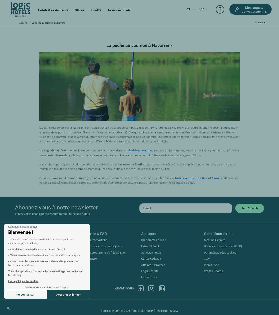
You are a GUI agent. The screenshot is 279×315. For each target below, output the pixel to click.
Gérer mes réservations (92, 240)
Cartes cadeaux (151, 258)
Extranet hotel (150, 246)
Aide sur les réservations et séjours (100, 246)
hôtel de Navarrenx (140, 150)
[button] (8, 308)
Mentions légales (214, 240)
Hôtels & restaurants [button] (53, 10)
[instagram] (151, 288)
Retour (261, 22)
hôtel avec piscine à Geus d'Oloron (198, 178)
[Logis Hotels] (20, 9)
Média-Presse (149, 277)
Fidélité (96, 10)
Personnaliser (25, 294)
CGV (207, 258)
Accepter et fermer (68, 294)
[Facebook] (140, 288)
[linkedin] (162, 288)
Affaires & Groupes (153, 265)
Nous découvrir (119, 10)
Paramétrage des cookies (220, 252)
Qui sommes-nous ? (153, 240)
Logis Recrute (149, 271)
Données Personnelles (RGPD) (223, 246)
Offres (79, 10)
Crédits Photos (213, 271)
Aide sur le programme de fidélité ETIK (102, 252)
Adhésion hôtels (151, 252)
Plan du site (211, 265)
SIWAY (174, 311)
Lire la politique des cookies (23, 281)
